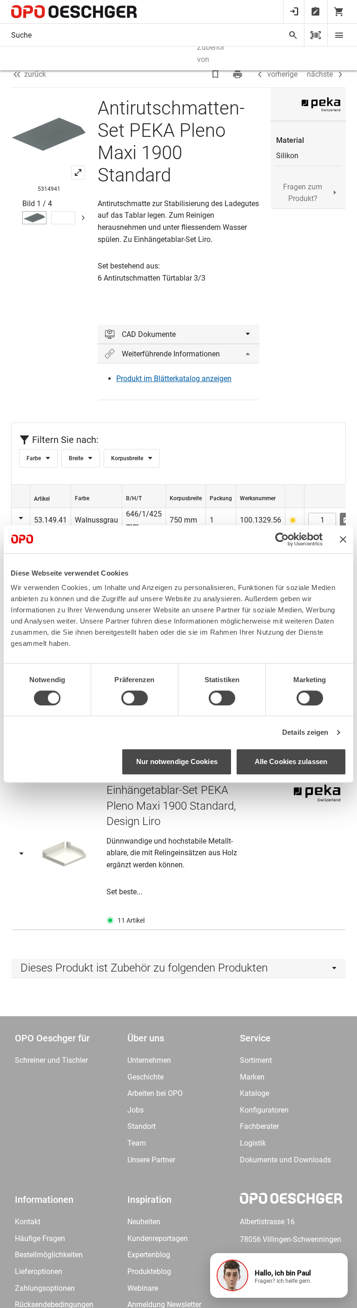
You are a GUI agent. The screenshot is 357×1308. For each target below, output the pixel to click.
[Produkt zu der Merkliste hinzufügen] (216, 74)
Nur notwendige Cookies (177, 761)
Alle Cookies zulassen (291, 761)
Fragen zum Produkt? (302, 192)
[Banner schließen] (343, 539)
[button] (279, 1275)
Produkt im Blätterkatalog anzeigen (173, 378)
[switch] (134, 698)
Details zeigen (305, 732)
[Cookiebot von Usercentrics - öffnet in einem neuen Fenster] (282, 539)
